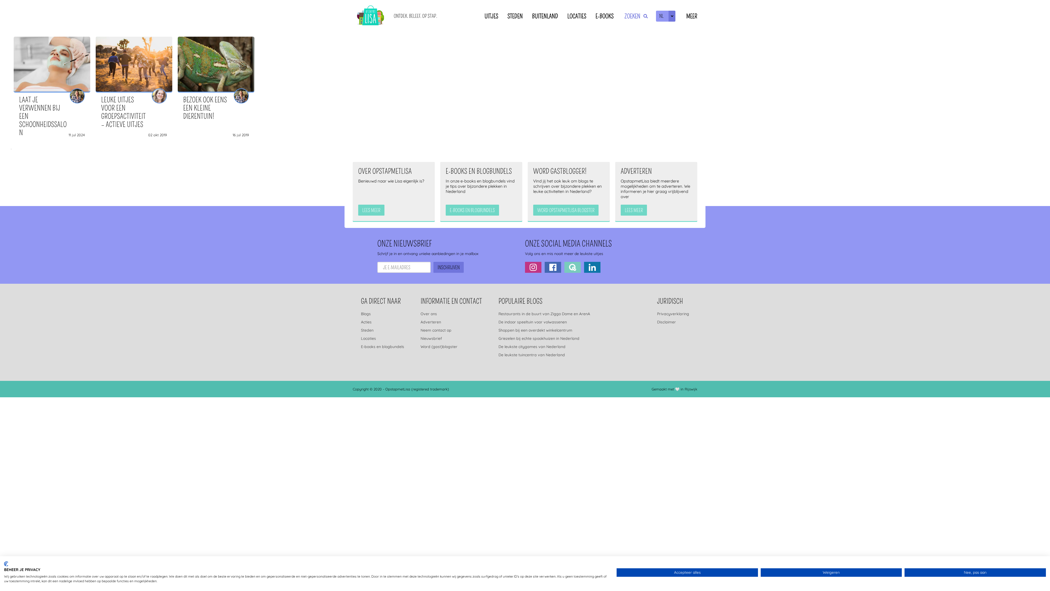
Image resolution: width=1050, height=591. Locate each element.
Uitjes (491, 16)
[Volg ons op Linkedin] (592, 267)
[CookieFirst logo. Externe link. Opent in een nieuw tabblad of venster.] (6, 563)
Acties (366, 322)
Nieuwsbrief (431, 338)
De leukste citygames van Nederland (531, 346)
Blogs (366, 313)
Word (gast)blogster (439, 346)
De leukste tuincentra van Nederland (531, 354)
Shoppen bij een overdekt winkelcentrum (535, 330)
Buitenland (545, 16)
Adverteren (431, 322)
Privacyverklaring (673, 313)
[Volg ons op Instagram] (533, 267)
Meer (691, 16)
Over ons (429, 313)
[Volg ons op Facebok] (553, 267)
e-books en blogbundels (472, 210)
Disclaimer (666, 322)
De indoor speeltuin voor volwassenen (532, 322)
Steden (515, 16)
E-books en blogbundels (382, 346)
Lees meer (371, 210)
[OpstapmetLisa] (370, 16)
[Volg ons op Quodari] (572, 267)
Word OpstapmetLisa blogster (565, 210)
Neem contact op (436, 330)
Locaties (576, 16)
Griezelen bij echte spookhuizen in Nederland (538, 338)
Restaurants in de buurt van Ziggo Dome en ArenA (544, 313)
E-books (605, 16)
